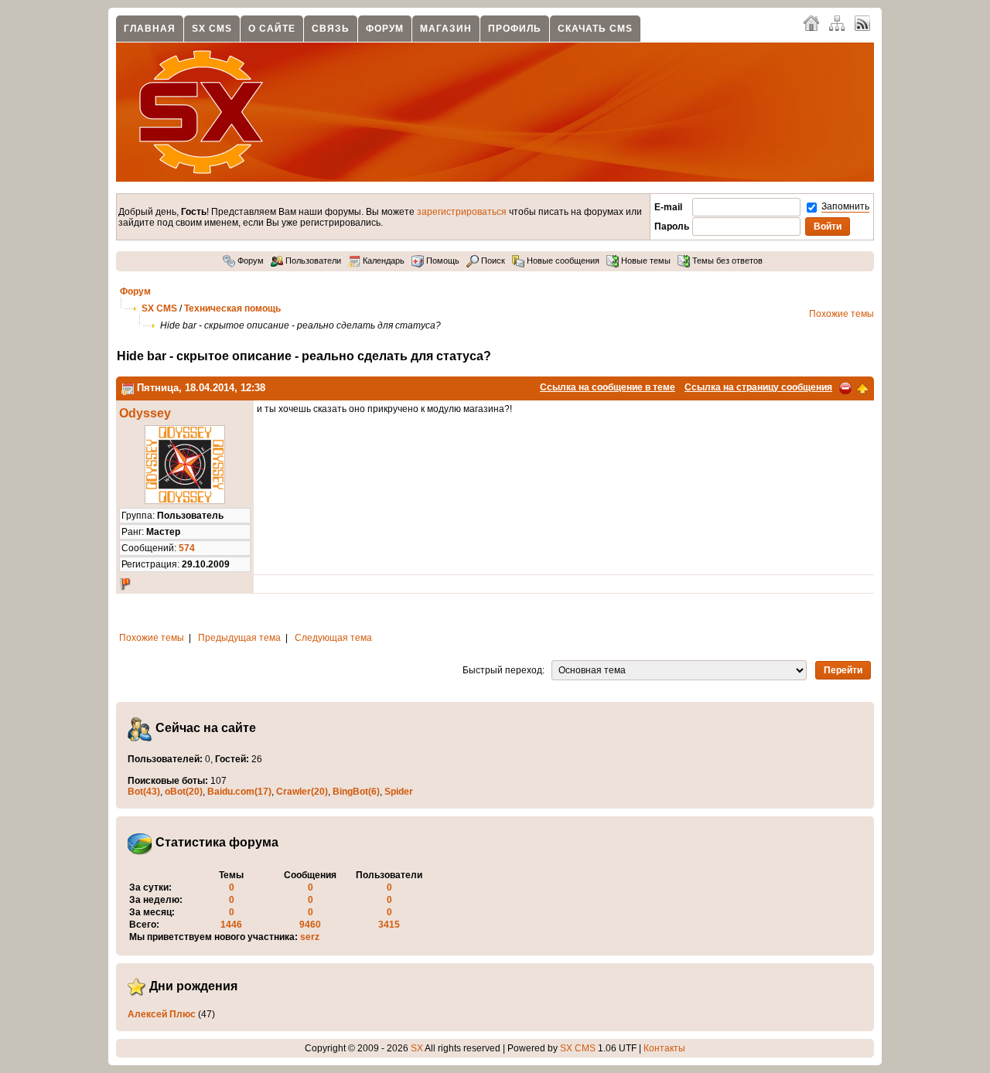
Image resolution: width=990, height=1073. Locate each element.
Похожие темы (841, 313)
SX (417, 1048)
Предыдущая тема (239, 637)
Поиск (492, 260)
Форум (385, 28)
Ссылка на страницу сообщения (758, 387)
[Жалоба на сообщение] (845, 387)
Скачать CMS (595, 28)
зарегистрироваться (462, 211)
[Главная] (811, 22)
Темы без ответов (726, 260)
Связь (331, 28)
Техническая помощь (232, 308)
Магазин (446, 28)
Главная (150, 28)
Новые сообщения (561, 260)
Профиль (514, 28)
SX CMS (212, 28)
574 (187, 548)
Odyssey (145, 413)
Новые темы (645, 260)
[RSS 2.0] (862, 22)
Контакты (664, 1048)
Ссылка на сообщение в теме (607, 387)
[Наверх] (862, 387)
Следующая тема (333, 637)
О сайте (271, 28)
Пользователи (312, 260)
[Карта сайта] (836, 22)
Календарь (382, 260)
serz (309, 937)
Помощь (441, 260)
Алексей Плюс (162, 1014)
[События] (127, 387)
